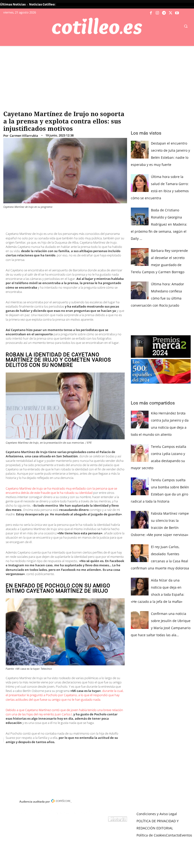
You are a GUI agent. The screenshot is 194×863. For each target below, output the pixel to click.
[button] (186, 26)
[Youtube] (177, 13)
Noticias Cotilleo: (42, 4)
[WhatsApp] (75, 752)
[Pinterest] (64, 752)
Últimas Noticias (13, 4)
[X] (170, 13)
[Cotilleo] (97, 26)
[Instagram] (157, 13)
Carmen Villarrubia (24, 135)
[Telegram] (164, 13)
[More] (97, 752)
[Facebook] (151, 13)
